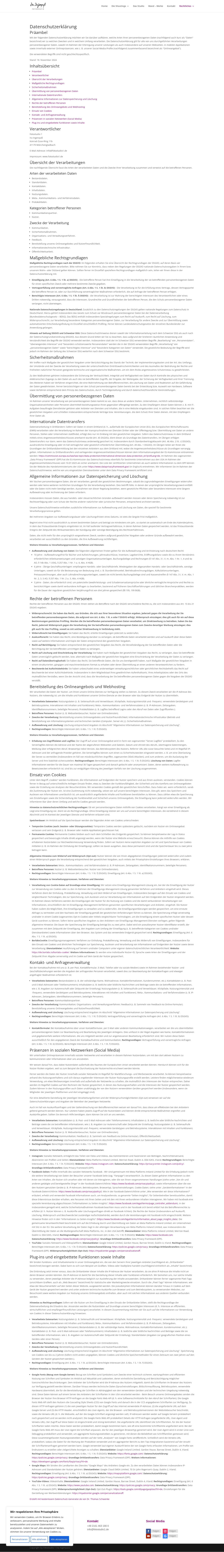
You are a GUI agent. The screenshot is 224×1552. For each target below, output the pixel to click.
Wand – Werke (155, 6)
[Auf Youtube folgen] (148, 1536)
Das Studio (138, 6)
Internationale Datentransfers (47, 95)
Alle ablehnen (39, 1539)
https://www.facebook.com (159, 1234)
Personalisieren (20, 1539)
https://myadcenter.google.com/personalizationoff (114, 1250)
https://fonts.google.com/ (130, 1453)
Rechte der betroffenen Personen (49, 103)
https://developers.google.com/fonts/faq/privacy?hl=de (60, 1461)
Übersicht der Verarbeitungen (47, 79)
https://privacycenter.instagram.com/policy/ (161, 1163)
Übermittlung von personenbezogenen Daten (55, 91)
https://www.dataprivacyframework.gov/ (108, 466)
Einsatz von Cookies (42, 110)
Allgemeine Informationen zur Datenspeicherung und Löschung (64, 99)
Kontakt (171, 6)
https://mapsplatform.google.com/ (124, 1473)
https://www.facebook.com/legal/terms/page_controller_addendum (143, 1203)
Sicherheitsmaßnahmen (44, 87)
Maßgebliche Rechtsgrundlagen (48, 83)
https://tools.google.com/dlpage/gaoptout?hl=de (138, 1489)
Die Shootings (119, 6)
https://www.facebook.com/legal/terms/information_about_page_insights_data (137, 1219)
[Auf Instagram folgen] (165, 1531)
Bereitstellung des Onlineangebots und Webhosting (58, 106)
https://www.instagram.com (99, 1163)
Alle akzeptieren (59, 1539)
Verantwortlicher (40, 75)
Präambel (37, 71)
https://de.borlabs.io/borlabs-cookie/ (50, 952)
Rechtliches (185, 6)
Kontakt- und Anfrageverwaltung (48, 114)
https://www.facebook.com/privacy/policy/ (133, 1183)
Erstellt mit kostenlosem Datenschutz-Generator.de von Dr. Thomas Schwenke (69, 1499)
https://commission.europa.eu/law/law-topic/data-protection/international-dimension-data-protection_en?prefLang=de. (100, 455)
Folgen (156, 1531)
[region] (39, 1526)
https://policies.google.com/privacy (130, 1246)
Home (104, 6)
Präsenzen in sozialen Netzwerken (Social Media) (57, 118)
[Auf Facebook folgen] (148, 1531)
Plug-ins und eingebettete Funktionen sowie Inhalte (58, 122)
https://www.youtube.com (80, 1485)
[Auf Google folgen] (165, 1536)
